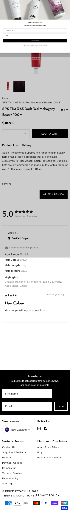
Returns (7, 457)
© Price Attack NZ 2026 (20, 491)
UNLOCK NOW (35, 40)
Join (61, 406)
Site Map (7, 483)
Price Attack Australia (50, 457)
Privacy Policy (48, 495)
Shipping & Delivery (14, 452)
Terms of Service (12, 473)
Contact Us (8, 447)
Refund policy (10, 478)
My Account (9, 468)
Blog (40, 452)
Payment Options (12, 463)
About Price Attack (48, 447)
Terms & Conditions (18, 495)
